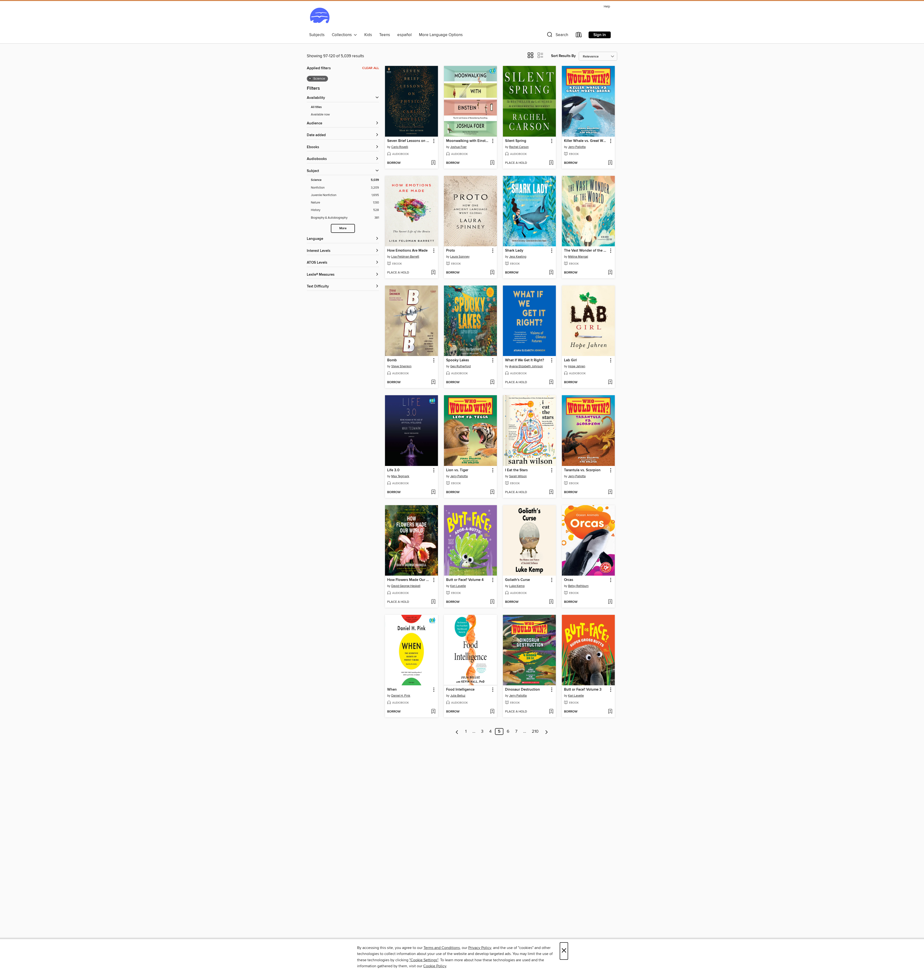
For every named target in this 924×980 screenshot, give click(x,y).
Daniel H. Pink (400, 696)
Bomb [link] (392, 360)
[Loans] (579, 35)
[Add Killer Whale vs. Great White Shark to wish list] (610, 163)
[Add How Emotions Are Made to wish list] (433, 273)
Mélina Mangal (578, 257)
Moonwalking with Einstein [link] (468, 141)
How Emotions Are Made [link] (407, 250)
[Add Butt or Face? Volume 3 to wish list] (610, 712)
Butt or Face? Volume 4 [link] (465, 580)
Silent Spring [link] (515, 141)
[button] (557, 35)
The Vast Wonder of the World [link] (586, 250)
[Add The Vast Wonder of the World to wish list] (610, 273)
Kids (368, 35)
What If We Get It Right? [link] (524, 360)
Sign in (599, 35)
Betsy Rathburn (578, 586)
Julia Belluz (457, 696)
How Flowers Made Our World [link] (409, 580)
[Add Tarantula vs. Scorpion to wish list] (610, 492)
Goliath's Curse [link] (517, 580)
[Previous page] (457, 731)
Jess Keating (517, 257)
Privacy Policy (479, 947)
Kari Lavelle (458, 586)
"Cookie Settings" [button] (423, 960)
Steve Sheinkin (401, 366)
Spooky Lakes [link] (457, 360)
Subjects (317, 35)
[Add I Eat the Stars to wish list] (551, 492)
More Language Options (441, 35)
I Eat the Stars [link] (516, 470)
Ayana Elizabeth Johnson (526, 366)
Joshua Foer (458, 147)
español (404, 35)
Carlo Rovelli (399, 147)
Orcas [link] (568, 580)
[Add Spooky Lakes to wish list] (492, 382)
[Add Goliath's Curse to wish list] (551, 602)
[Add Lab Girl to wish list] (610, 382)
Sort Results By (563, 56)
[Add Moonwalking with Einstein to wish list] (492, 163)
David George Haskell (405, 586)
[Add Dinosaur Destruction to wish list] (551, 712)
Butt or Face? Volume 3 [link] (583, 689)
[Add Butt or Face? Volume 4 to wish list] (492, 602)
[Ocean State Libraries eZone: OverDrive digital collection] (320, 16)
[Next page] (546, 731)
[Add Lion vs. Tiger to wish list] (492, 492)
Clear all (370, 68)
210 (535, 731)
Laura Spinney (459, 257)
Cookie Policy (434, 966)
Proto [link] (450, 250)
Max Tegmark (400, 476)
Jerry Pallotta (577, 147)
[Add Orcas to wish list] (610, 602)
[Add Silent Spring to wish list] (551, 163)
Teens (384, 35)
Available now (320, 114)
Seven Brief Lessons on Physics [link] (409, 141)
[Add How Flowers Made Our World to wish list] (433, 602)
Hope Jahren (576, 366)
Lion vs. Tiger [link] (457, 470)
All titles (316, 107)
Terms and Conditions (442, 947)
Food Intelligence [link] (460, 689)
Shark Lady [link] (514, 250)
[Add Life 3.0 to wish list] (433, 492)
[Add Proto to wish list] (492, 273)
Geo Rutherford (460, 366)
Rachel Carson (519, 147)
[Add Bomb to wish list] (433, 382)
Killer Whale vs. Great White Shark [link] (586, 141)
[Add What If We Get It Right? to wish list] (551, 382)
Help (607, 6)
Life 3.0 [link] (393, 470)
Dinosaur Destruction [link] (522, 689)
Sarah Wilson (518, 476)
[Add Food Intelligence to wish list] (492, 712)
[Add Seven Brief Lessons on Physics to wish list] (433, 163)
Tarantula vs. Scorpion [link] (582, 470)
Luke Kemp (517, 586)
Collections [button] (343, 35)
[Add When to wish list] (433, 712)
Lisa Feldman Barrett (405, 257)
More (342, 228)
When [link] (392, 689)
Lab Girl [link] (570, 360)
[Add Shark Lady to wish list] (551, 273)
